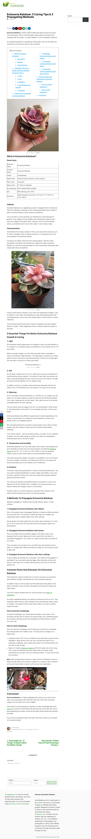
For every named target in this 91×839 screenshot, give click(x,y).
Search (70, 16)
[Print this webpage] (26, 28)
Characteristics (22, 65)
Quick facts (21, 59)
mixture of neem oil (28, 648)
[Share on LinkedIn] (29, 28)
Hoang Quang (16, 727)
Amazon (40, 802)
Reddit (38, 152)
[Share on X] (16, 28)
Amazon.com (41, 814)
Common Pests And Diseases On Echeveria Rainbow (44, 79)
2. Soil (19, 79)
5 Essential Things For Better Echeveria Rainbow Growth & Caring (21, 70)
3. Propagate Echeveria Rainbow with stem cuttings (48, 71)
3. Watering (21, 82)
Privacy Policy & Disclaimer (20, 804)
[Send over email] (23, 28)
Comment (10, 760)
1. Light (19, 76)
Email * (36, 780)
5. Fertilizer (21, 90)
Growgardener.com (11, 794)
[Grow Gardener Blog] (28, 5)
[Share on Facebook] (13, 28)
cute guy (10, 709)
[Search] (85, 19)
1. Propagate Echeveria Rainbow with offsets (48, 56)
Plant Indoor (9, 731)
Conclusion (42, 95)
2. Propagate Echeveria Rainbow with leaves (48, 64)
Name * (11, 780)
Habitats (20, 62)
